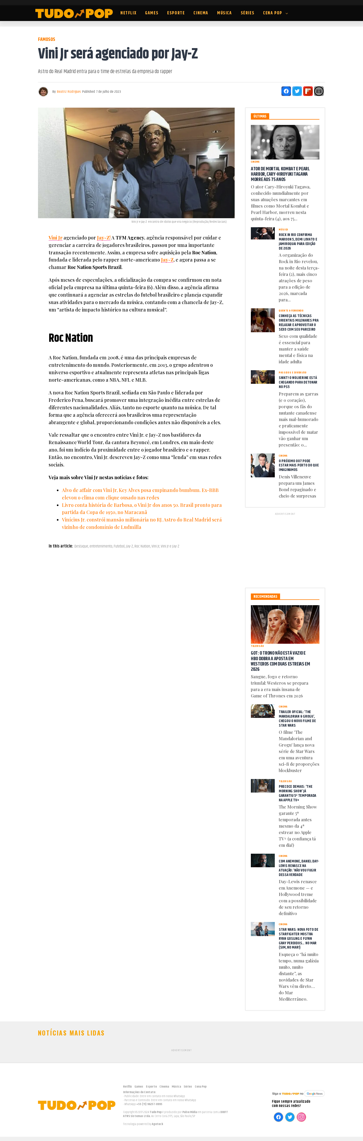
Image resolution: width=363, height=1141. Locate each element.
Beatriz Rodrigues (69, 92)
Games (151, 13)
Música (224, 13)
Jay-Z (167, 259)
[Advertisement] (285, 549)
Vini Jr (55, 237)
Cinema (200, 13)
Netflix (128, 13)
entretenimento (101, 546)
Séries (248, 13)
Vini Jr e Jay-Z (170, 546)
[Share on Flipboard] (308, 91)
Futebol (119, 546)
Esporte (176, 13)
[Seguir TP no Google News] (298, 1097)
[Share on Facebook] (286, 91)
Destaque (81, 546)
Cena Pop (272, 13)
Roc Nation (142, 546)
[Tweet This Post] (297, 91)
